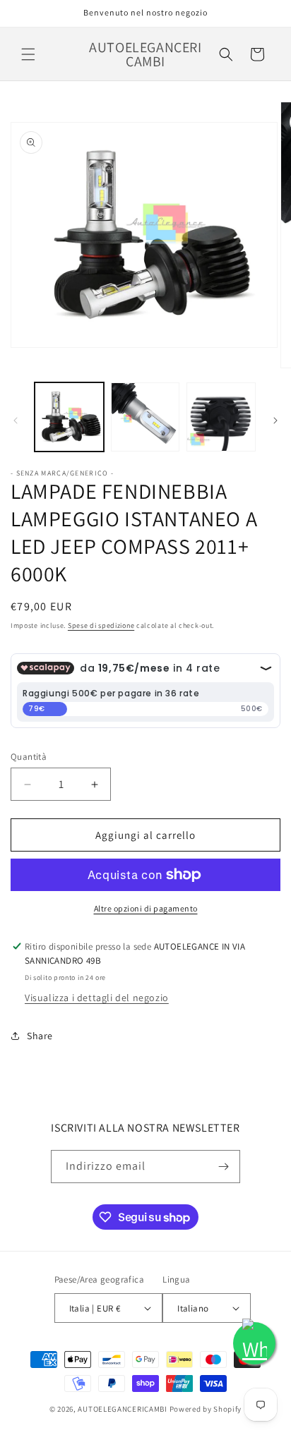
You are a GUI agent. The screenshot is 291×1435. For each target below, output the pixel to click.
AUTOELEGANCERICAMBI (122, 1409)
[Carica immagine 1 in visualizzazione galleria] (69, 417)
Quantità (29, 757)
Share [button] (40, 1035)
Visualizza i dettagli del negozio (97, 997)
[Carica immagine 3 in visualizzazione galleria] (221, 417)
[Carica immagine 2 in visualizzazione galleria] (145, 417)
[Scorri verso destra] (275, 420)
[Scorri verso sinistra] (15, 420)
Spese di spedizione (101, 625)
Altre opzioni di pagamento (146, 908)
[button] (28, 54)
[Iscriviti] (223, 1166)
